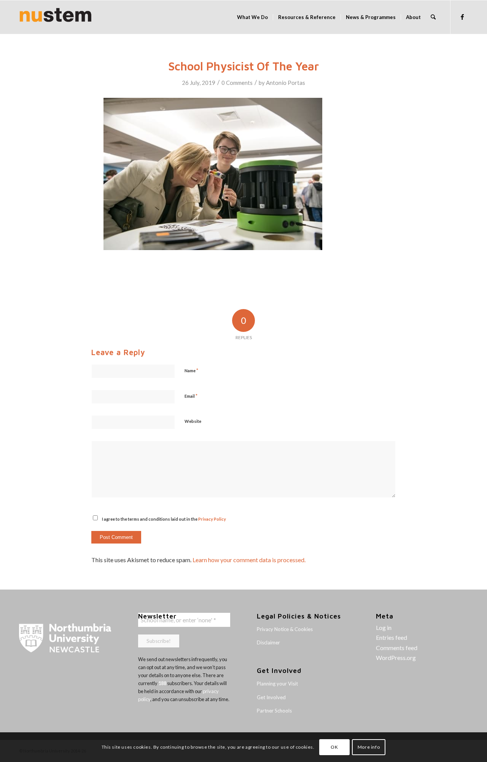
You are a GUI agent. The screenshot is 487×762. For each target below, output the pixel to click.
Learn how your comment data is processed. (249, 559)
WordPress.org (396, 657)
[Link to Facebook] (462, 16)
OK (334, 747)
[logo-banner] (55, 17)
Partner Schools (274, 711)
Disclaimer (268, 642)
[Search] (433, 17)
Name (191, 370)
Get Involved (271, 697)
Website (193, 421)
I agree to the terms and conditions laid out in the (164, 519)
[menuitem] (252, 17)
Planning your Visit (277, 684)
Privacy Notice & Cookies (285, 629)
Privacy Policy (212, 519)
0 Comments (237, 82)
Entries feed (391, 637)
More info (369, 747)
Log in (384, 627)
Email (191, 396)
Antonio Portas (285, 82)
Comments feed (396, 647)
